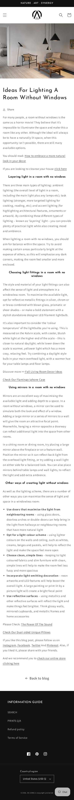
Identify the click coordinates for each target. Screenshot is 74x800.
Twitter (36, 645)
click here (60, 169)
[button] (5, 15)
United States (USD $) (34, 778)
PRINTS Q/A (14, 720)
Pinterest (52, 645)
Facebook (23, 645)
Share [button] (10, 109)
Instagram (9, 645)
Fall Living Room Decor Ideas (43, 371)
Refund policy (16, 729)
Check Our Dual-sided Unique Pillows (26, 632)
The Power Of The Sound (36, 624)
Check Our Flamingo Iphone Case (24, 379)
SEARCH (12, 712)
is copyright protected (44, 793)
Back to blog (39, 678)
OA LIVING (31, 793)
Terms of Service (18, 737)
